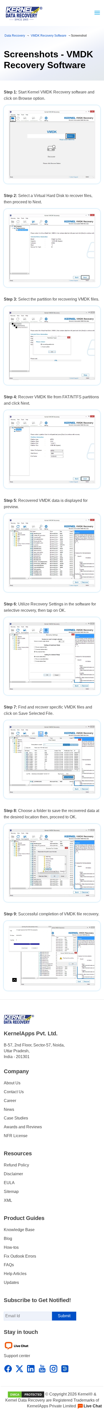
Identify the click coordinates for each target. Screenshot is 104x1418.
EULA (9, 1183)
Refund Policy (16, 1165)
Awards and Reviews (23, 1127)
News (9, 1109)
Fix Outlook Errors (20, 1256)
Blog (8, 1238)
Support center (17, 1356)
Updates (11, 1282)
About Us (12, 1083)
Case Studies (16, 1118)
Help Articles (15, 1274)
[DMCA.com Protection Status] (26, 1394)
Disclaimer (13, 1174)
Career (10, 1100)
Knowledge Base (19, 1230)
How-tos (11, 1247)
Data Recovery (15, 35)
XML (8, 1200)
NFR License (16, 1136)
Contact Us (14, 1092)
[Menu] (96, 12)
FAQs (9, 1265)
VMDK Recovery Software (48, 35)
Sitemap (11, 1191)
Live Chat (93, 1406)
